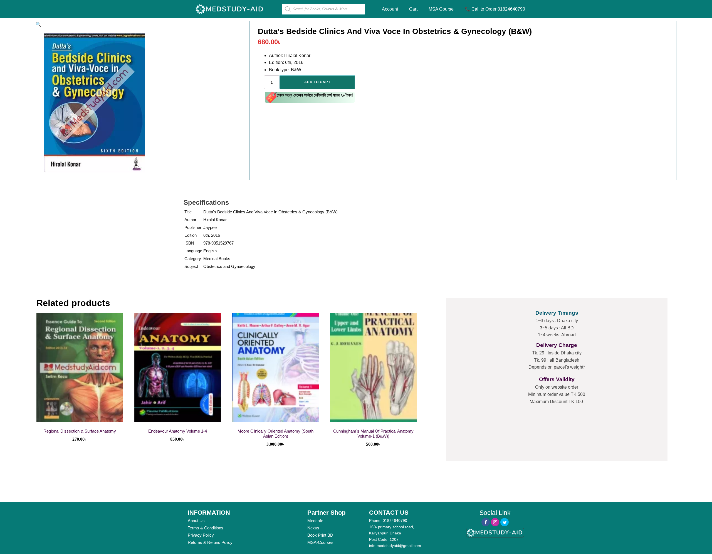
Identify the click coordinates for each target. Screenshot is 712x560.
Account (390, 9)
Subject (191, 266)
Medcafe (315, 520)
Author (190, 219)
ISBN (189, 243)
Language (193, 250)
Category (192, 258)
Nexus (313, 528)
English (210, 250)
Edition (190, 235)
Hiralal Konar (215, 219)
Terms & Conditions (205, 528)
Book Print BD (320, 535)
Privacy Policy (201, 535)
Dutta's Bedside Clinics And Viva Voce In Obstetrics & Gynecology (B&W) (270, 211)
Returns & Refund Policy (210, 542)
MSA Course (441, 9)
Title (188, 211)
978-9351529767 (218, 243)
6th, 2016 (211, 235)
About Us (196, 520)
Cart (413, 9)
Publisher (192, 227)
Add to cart (317, 82)
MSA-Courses (320, 542)
